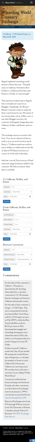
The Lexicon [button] (11, 3)
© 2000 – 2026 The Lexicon (15, 428)
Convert (6, 201)
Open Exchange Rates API (15, 398)
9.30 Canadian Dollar (23, 27)
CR (16, 295)
